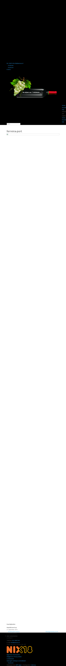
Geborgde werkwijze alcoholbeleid (16, 661)
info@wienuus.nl (15, 642)
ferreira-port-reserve (13, 631)
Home (63, 105)
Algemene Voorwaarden (13, 654)
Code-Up (33, 665)
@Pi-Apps (18, 665)
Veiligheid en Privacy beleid (14, 656)
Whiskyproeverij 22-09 (52, 631)
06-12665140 (10, 63)
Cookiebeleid (10, 659)
